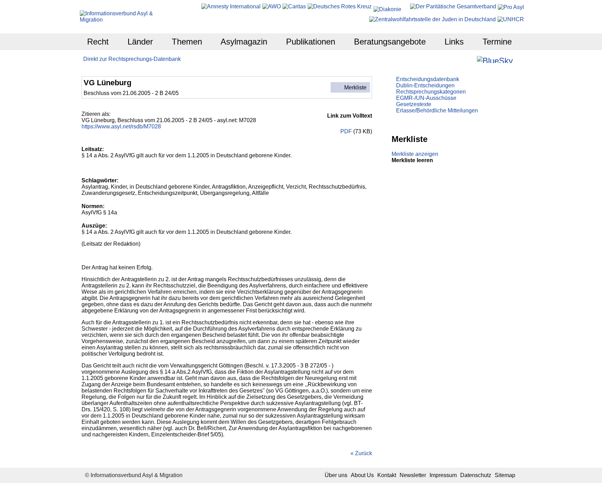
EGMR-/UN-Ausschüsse (426, 98)
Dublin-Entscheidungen (425, 85)
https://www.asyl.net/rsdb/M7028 (121, 126)
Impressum (443, 475)
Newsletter (413, 475)
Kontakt (386, 475)
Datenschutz (475, 475)
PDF (346, 131)
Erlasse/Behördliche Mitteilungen (437, 110)
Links (454, 41)
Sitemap (505, 475)
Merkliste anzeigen (415, 154)
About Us (362, 475)
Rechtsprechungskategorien (431, 92)
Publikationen (310, 41)
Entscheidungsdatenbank (427, 79)
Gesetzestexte (413, 104)
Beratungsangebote (390, 41)
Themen (187, 41)
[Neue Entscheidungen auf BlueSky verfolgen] (495, 59)
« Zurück (361, 453)
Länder (140, 41)
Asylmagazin (244, 41)
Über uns (336, 475)
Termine (497, 41)
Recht (98, 41)
